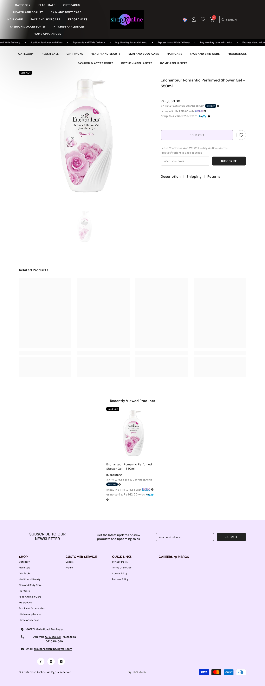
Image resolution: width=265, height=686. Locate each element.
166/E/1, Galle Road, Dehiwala (44, 629)
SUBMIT (231, 537)
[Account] (194, 19)
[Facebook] (40, 661)
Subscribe (229, 161)
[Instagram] (51, 661)
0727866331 (53, 636)
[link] (241, 135)
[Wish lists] (203, 19)
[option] (84, 136)
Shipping (194, 176)
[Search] (223, 20)
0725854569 (54, 641)
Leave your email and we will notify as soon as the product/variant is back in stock (194, 150)
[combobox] (244, 19)
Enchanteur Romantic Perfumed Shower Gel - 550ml (129, 467)
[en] (185, 20)
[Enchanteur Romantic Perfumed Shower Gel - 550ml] (132, 433)
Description (171, 176)
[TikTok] (61, 661)
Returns (213, 176)
